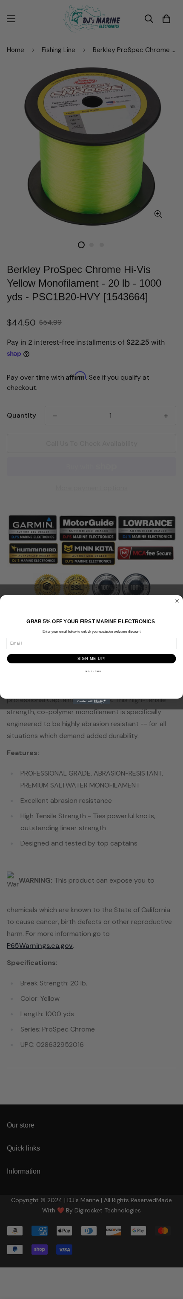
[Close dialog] (177, 600)
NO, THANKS (93, 671)
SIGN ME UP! (91, 658)
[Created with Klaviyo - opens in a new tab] (91, 701)
